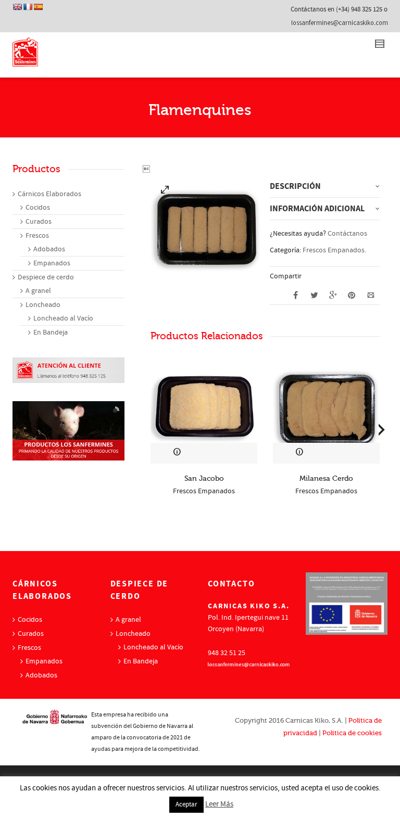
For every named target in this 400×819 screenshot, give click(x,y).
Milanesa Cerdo (326, 478)
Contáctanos (347, 233)
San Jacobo (204, 478)
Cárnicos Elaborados (49, 194)
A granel (38, 291)
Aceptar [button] (186, 804)
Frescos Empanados (334, 250)
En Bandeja (50, 332)
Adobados (49, 249)
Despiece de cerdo (46, 277)
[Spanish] (38, 7)
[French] (27, 7)
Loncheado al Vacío (63, 318)
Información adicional (317, 208)
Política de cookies (352, 733)
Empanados (51, 263)
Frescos (37, 235)
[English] (17, 7)
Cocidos (38, 207)
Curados (39, 221)
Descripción (295, 186)
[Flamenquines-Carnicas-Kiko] (165, 192)
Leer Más (219, 804)
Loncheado (43, 305)
